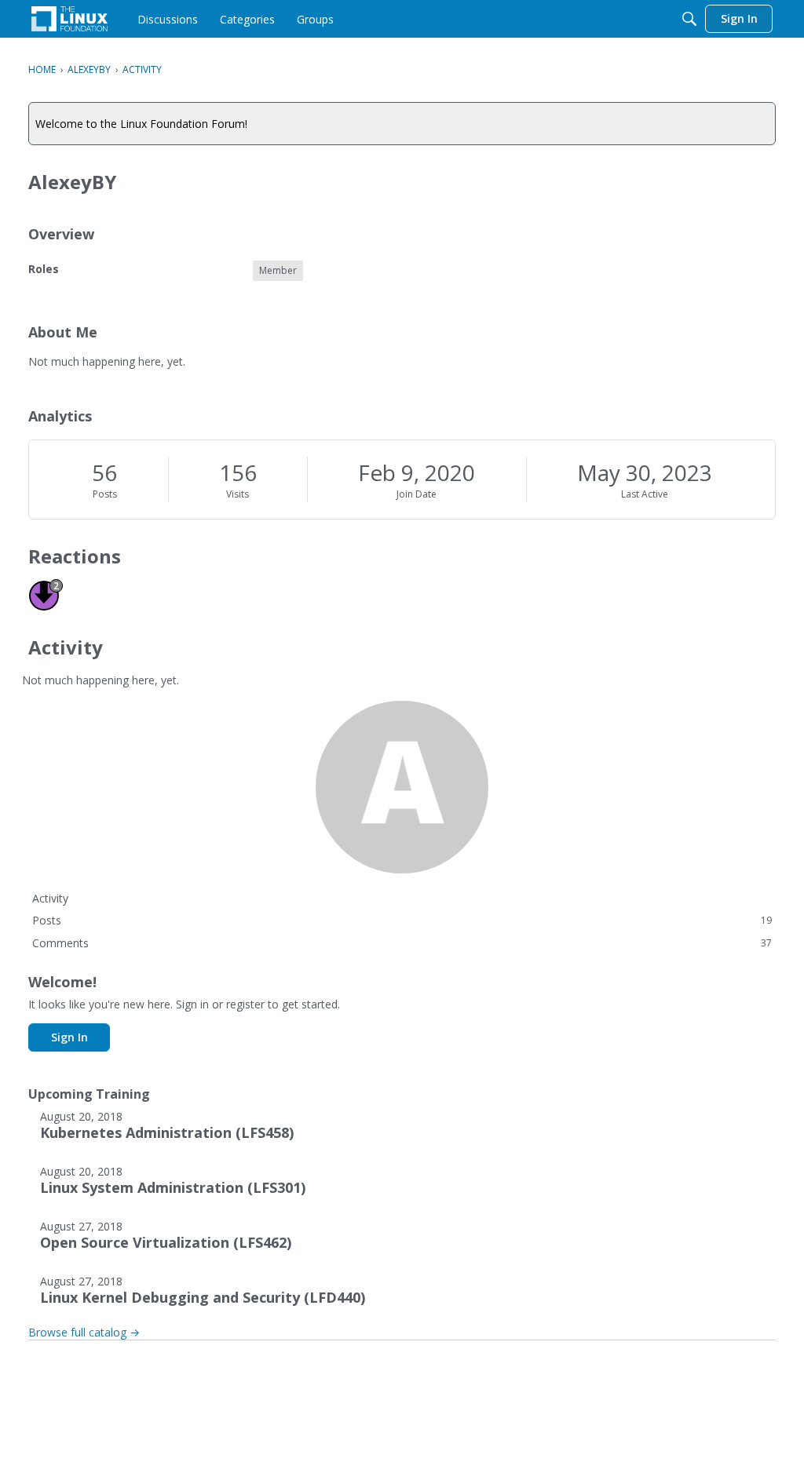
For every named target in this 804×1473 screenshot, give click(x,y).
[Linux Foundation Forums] (69, 18)
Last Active (644, 494)
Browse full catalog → (84, 1332)
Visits (237, 494)
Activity (50, 898)
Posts (105, 494)
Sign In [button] (69, 1037)
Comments (402, 942)
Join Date (417, 494)
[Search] (689, 19)
